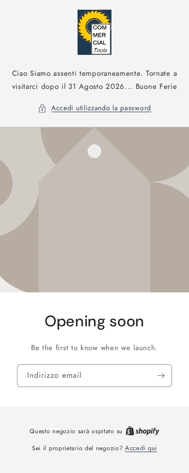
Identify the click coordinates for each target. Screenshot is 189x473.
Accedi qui (141, 448)
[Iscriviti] (161, 375)
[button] (94, 108)
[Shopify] (142, 431)
